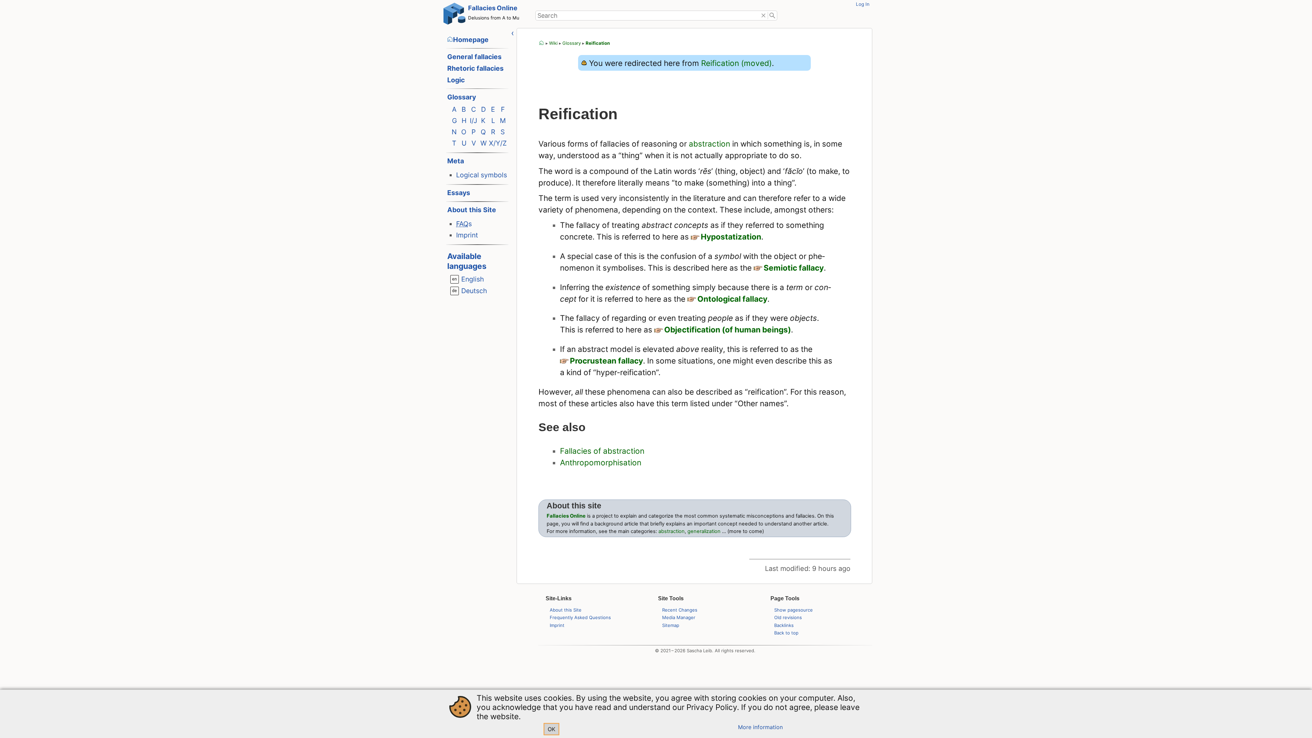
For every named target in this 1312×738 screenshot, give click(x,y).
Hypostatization (731, 236)
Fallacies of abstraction (602, 450)
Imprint (467, 235)
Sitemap (670, 625)
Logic (456, 80)
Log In (863, 4)
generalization (704, 531)
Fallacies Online (492, 8)
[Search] (772, 16)
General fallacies (474, 57)
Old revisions (788, 617)
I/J (473, 121)
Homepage (471, 40)
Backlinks (784, 625)
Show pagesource (793, 610)
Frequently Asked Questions (580, 617)
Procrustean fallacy (606, 360)
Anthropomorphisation (600, 462)
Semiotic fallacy (794, 267)
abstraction (709, 143)
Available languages (467, 261)
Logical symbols (481, 175)
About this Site (471, 210)
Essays (458, 193)
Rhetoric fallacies (475, 68)
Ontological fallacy (732, 298)
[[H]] (454, 15)
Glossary (461, 97)
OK (551, 729)
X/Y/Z (498, 143)
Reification (598, 43)
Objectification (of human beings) (727, 329)
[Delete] (763, 16)
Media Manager (678, 617)
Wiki (553, 43)
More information (760, 727)
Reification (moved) (736, 63)
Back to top (786, 633)
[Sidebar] (513, 33)
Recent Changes (679, 610)
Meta (455, 161)
